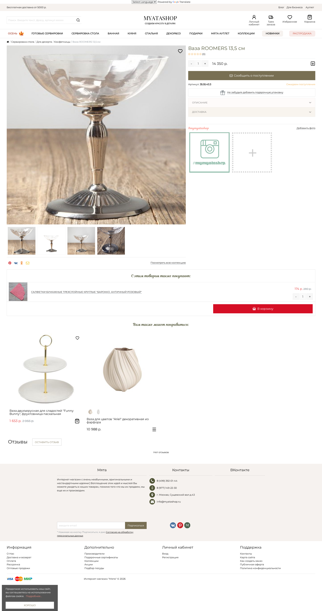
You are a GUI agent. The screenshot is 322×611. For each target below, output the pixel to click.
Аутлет (310, 7)
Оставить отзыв (47, 442)
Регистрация (170, 557)
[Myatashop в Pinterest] (180, 525)
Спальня (151, 33)
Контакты (246, 553)
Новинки (273, 33)
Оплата (11, 560)
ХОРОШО (30, 605)
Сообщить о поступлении (254, 75)
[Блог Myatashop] (187, 525)
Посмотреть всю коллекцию (168, 262)
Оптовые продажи (18, 568)
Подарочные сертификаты (101, 557)
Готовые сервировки (47, 33)
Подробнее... (34, 596)
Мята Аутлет (220, 33)
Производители (94, 553)
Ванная (113, 33)
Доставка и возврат (19, 557)
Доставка (199, 111)
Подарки (196, 33)
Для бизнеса (295, 7)
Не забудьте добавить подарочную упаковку (255, 92)
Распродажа (302, 33)
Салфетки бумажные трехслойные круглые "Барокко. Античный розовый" (86, 291)
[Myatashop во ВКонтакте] (173, 525)
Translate (184, 1)
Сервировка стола (85, 33)
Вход (165, 553)
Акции (88, 564)
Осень (12, 33)
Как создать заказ (251, 560)
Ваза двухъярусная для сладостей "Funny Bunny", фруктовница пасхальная (42, 412)
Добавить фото (306, 128)
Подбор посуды (94, 568)
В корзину (265, 309)
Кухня (132, 33)
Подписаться (136, 525)
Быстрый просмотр (47, 401)
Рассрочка (13, 564)
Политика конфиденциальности (260, 568)
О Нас (10, 553)
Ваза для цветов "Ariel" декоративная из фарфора (118, 420)
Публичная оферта (252, 564)
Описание (200, 102)
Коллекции (246, 33)
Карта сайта (247, 557)
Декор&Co (173, 33)
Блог (281, 7)
